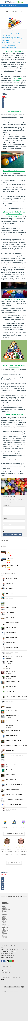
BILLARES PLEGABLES (11, 735)
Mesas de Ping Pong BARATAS (13, 730)
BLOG (2, 979)
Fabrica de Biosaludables (12, 603)
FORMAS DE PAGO (5, 974)
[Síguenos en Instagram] (5, 961)
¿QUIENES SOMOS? (5, 972)
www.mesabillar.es (10, 691)
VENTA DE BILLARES (11, 711)
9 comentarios (10, 653)
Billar (12, 9)
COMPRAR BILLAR (11, 686)
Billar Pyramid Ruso (11, 779)
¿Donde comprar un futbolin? (13, 720)
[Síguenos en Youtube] (13, 961)
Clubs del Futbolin (10, 774)
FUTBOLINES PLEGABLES (12, 789)
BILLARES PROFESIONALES (13, 622)
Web (4, 531)
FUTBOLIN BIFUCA (11, 607)
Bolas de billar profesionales (9, 47)
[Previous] (1, 100)
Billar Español (9, 598)
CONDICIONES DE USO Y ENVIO (9, 976)
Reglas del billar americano (12, 647)
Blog (15, 9)
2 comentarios (10, 683)
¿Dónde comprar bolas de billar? (10, 33)
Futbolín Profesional (11, 642)
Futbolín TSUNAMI (11, 632)
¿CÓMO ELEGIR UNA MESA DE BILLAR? (16, 696)
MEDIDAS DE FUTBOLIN (12, 652)
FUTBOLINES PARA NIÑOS (13, 681)
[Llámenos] (10, 961)
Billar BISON (9, 706)
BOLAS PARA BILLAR (11, 637)
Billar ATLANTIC (10, 617)
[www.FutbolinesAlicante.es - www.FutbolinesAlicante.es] (14, 2)
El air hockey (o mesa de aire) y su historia (16, 745)
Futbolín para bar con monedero (14, 794)
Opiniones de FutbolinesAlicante (14, 804)
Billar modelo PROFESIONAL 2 (14, 784)
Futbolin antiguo (10, 583)
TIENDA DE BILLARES (11, 671)
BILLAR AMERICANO (11, 676)
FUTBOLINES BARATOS (12, 760)
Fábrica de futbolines (11, 809)
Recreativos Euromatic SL (12, 578)
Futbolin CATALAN (11, 661)
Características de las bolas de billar (11, 37)
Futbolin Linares (10, 750)
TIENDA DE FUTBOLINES (12, 715)
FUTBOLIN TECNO (11, 627)
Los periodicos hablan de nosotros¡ (14, 799)
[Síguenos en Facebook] (2, 961)
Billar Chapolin (9, 588)
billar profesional (12, 216)
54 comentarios (10, 668)
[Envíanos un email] (8, 961)
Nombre (5, 518)
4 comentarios (10, 643)
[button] (2, 2)
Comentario (6, 505)
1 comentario (10, 687)
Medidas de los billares (11, 666)
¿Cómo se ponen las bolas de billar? (11, 42)
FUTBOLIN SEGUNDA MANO (13, 740)
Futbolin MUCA (10, 612)
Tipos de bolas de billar (8, 35)
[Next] (5, 100)
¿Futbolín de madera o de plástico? (14, 755)
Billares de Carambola (11, 769)
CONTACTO (4, 970)
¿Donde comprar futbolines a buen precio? (14, 765)
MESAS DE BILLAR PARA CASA (14, 657)
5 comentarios (10, 663)
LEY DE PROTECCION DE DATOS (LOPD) (10, 977)
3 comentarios (10, 629)
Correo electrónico (7, 525)
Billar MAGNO (9, 701)
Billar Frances (9, 593)
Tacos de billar (9, 725)
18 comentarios (10, 697)
